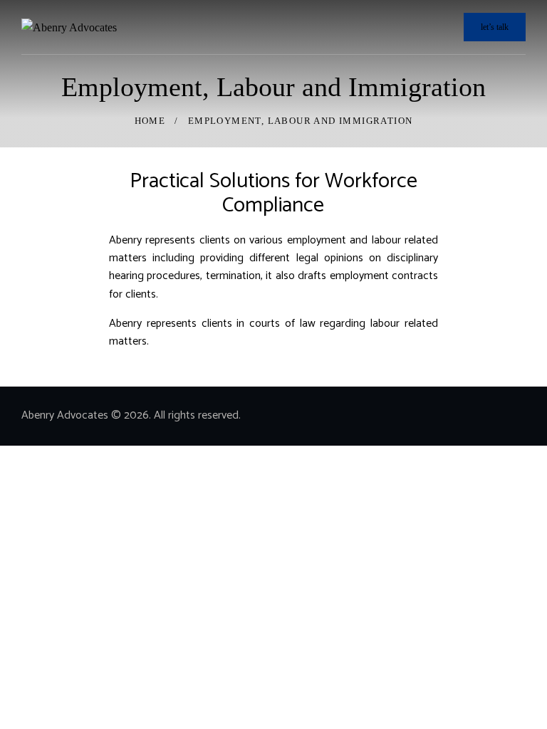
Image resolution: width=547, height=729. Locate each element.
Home (150, 120)
